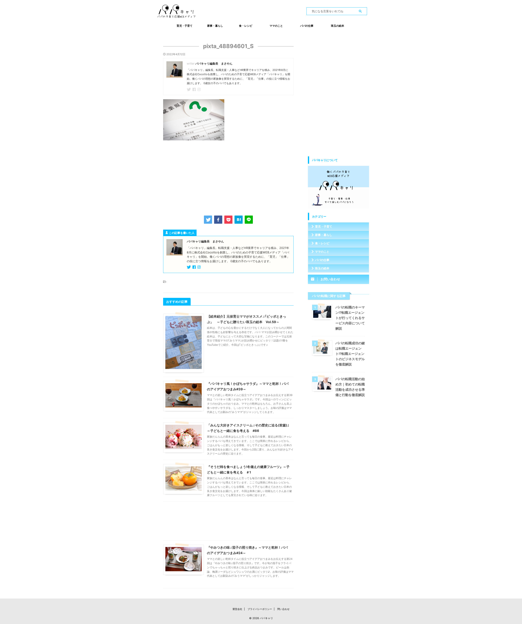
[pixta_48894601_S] (238, 220)
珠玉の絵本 (337, 25)
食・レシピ (245, 25)
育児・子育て (184, 25)
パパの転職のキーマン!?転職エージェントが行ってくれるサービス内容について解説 (350, 317)
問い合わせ (283, 609)
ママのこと (276, 25)
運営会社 (237, 609)
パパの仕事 (306, 25)
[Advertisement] (228, 177)
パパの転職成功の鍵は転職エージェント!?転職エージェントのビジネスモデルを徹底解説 (350, 353)
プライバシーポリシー (260, 609)
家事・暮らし (215, 25)
